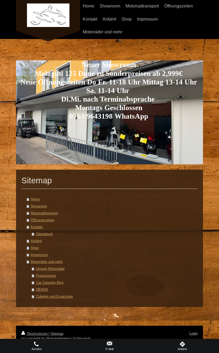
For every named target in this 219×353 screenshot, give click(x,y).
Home (35, 199)
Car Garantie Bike (50, 283)
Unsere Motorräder (50, 269)
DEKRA (42, 290)
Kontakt (37, 227)
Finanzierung (46, 276)
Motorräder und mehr (47, 262)
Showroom (39, 206)
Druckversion (37, 334)
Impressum (39, 255)
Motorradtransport (44, 213)
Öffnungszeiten (42, 220)
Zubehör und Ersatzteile (54, 296)
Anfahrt (36, 241)
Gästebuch (44, 234)
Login (193, 333)
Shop (35, 248)
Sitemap (56, 334)
